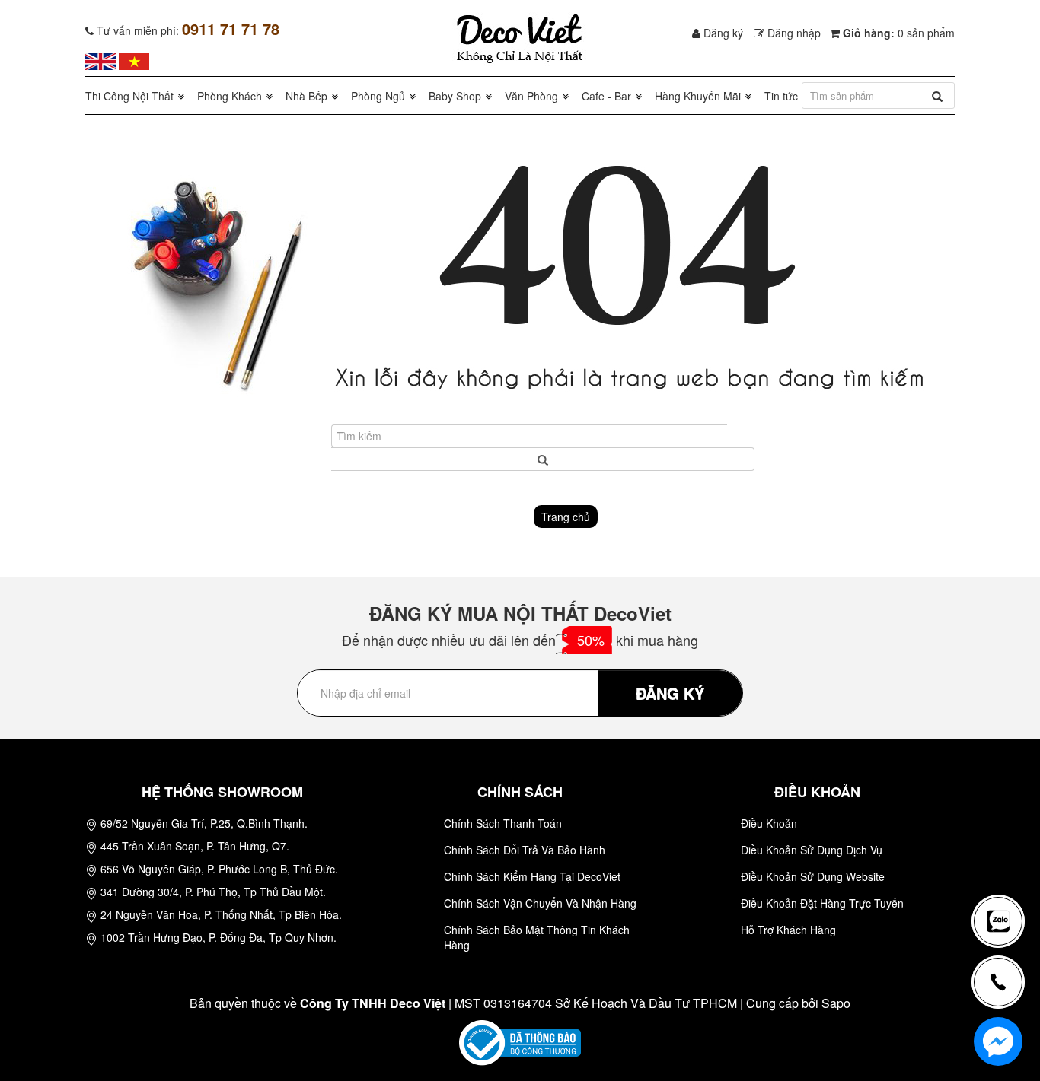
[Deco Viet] (100, 60)
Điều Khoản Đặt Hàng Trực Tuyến (822, 903)
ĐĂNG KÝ (670, 693)
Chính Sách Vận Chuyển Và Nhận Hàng (540, 903)
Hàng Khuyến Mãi (698, 95)
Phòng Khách (229, 95)
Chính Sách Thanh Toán (503, 823)
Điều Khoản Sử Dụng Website (813, 876)
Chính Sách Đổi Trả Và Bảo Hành (524, 849)
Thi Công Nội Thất (129, 95)
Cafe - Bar (606, 95)
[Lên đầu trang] (1005, 871)
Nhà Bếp (306, 95)
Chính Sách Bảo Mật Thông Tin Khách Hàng (537, 937)
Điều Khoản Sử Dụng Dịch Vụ (811, 849)
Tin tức (781, 95)
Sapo (835, 1003)
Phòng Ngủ (378, 95)
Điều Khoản (769, 823)
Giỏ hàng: (897, 32)
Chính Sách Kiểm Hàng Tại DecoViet (532, 876)
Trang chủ (565, 516)
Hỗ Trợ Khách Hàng (788, 929)
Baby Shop (455, 95)
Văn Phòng (531, 95)
